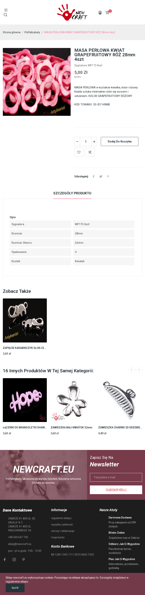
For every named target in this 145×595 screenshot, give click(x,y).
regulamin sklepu (61, 518)
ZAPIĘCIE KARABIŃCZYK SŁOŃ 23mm (25, 347)
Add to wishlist (78, 152)
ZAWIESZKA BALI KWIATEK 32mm (71, 427)
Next (139, 370)
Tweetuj (100, 176)
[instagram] (14, 560)
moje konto (58, 537)
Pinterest (108, 176)
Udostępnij (93, 176)
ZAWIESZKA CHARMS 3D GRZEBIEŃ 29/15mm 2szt (120, 427)
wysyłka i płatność (62, 524)
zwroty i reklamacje (62, 530)
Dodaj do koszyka (120, 141)
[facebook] (5, 560)
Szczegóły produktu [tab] (72, 193)
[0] (107, 12)
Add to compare (89, 152)
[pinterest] (23, 560)
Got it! (15, 587)
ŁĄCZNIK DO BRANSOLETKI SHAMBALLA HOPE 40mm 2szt (25, 427)
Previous (131, 370)
